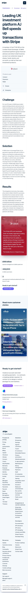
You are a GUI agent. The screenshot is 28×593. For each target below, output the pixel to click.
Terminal (4, 501)
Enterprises (18, 440)
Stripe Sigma (5, 497)
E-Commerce (18, 451)
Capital (4, 452)
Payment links (6, 484)
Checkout (5, 455)
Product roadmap (20, 542)
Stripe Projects (19, 534)
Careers (17, 545)
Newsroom (18, 547)
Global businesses (20, 459)
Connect (4, 459)
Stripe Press (18, 549)
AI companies (18, 474)
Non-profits (18, 491)
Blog (3, 547)
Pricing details (6, 402)
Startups (17, 442)
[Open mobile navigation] (24, 2)
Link (3, 478)
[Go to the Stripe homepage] (4, 432)
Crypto (4, 461)
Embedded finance (20, 453)
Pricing (4, 442)
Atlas (3, 444)
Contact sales (8, 288)
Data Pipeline (6, 463)
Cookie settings (6, 568)
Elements (5, 465)
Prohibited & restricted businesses (5, 559)
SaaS (16, 472)
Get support (5, 576)
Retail (16, 499)
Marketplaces (19, 463)
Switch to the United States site (11, 589)
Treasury (4, 504)
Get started (7, 385)
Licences (4, 563)
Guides (4, 542)
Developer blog (19, 536)
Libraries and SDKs (20, 532)
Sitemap (4, 565)
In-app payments (19, 461)
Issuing (4, 476)
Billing (4, 450)
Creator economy (20, 476)
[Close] (25, 585)
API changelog (19, 530)
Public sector (18, 497)
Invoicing (4, 474)
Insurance (17, 484)
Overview (17, 8)
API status (18, 528)
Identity (4, 472)
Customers (6, 8)
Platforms (18, 470)
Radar (4, 491)
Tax (3, 499)
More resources (6, 570)
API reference (6, 418)
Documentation (19, 523)
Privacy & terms (6, 555)
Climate (4, 457)
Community (5, 549)
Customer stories (7, 545)
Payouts (4, 489)
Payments (5, 487)
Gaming (17, 478)
